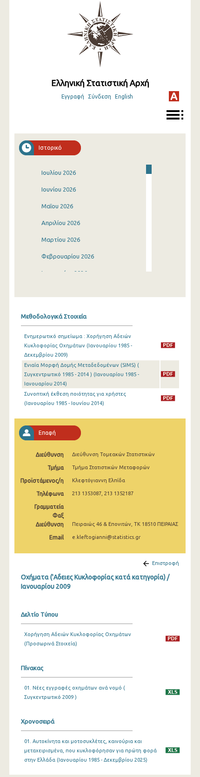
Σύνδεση (99, 96)
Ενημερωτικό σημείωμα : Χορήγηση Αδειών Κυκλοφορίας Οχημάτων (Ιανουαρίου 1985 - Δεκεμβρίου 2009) (78, 345)
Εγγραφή (72, 96)
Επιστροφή (165, 563)
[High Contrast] (174, 96)
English (124, 96)
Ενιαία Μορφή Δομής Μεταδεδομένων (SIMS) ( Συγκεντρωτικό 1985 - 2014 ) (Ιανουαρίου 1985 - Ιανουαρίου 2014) (81, 374)
